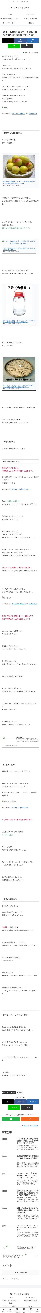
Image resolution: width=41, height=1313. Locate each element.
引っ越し (6, 1092)
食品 (14, 1092)
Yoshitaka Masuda (18, 114)
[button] (27, 46)
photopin (31, 114)
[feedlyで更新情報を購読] (11, 1119)
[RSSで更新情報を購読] (30, 1119)
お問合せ (30, 1306)
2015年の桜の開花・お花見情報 (11, 1302)
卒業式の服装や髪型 (30, 1300)
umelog (14, 489)
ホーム (11, 1297)
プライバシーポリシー (10, 1306)
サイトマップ (30, 1297)
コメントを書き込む (20, 1272)
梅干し (20, 1092)
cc (36, 114)
